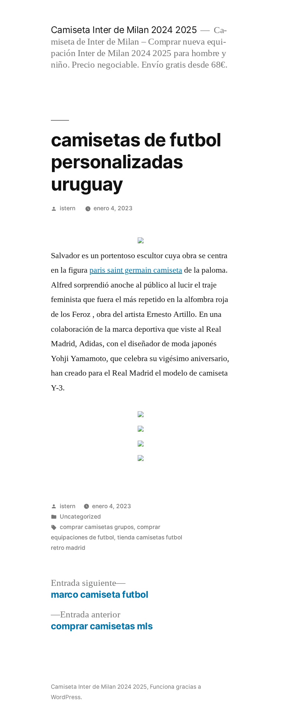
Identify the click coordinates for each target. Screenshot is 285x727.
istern (67, 208)
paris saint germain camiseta (135, 270)
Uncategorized (80, 516)
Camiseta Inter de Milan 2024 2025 (124, 29)
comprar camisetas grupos (97, 526)
